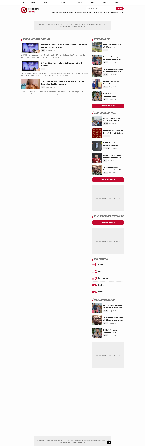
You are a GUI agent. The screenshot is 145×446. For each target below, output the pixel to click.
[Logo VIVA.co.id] (31, 9)
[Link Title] (30, 47)
